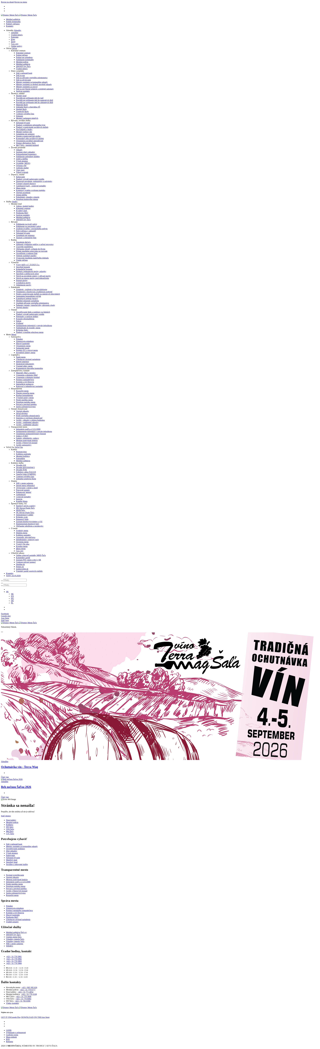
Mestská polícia (22, 62)
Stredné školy (21, 109)
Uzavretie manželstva (24, 247)
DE (12, 601)
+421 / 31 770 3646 (23, 996)
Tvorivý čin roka (22, 544)
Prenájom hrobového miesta (27, 199)
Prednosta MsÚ (22, 213)
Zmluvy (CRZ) (22, 436)
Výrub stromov (22, 161)
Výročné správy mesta (25, 398)
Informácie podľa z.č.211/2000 (28, 429)
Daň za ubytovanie (23, 80)
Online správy (16, 46)
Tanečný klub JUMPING (26, 474)
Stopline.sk (20, 564)
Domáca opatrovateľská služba (28, 136)
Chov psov (20, 170)
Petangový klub (22, 519)
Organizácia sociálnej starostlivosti (29, 141)
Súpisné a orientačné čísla (26, 238)
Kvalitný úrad (21, 211)
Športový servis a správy (25, 506)
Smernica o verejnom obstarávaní (29, 418)
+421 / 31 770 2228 (29, 994)
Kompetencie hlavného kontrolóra (29, 368)
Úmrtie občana (22, 260)
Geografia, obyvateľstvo (25, 537)
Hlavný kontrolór (23, 343)
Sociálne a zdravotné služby (17, 864)
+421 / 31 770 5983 (14, 961)
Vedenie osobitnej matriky (26, 256)
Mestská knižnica (23, 456)
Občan (14, 48)
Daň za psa (20, 75)
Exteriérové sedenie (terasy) (27, 298)
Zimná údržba (21, 195)
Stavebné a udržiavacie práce (27, 274)
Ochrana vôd (21, 165)
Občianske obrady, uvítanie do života (30, 249)
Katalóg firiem (21, 501)
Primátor (19, 339)
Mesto (13, 334)
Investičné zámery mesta (25, 353)
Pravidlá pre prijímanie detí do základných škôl (34, 102)
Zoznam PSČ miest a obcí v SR (28, 560)
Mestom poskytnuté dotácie (27, 440)
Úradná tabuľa (16, 35)
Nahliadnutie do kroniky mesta (28, 328)
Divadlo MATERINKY (25, 467)
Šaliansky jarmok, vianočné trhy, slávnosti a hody (35, 305)
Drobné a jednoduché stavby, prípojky (31, 271)
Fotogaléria (20, 458)
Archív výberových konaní (26, 443)
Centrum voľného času (25, 114)
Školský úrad (21, 96)
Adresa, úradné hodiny (25, 206)
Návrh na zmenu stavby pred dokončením (32, 278)
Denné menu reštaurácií (25, 485)
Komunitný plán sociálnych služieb (30, 138)
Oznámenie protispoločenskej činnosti (31, 434)
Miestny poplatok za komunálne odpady (32, 82)
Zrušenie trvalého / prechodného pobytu (32, 229)
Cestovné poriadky (23, 497)
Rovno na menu (20, 2)
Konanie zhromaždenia (25, 319)
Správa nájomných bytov (26, 407)
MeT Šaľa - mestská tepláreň (27, 145)
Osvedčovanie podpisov (15, 849)
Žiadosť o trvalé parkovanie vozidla (30, 179)
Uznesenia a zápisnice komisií (28, 377)
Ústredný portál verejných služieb (29, 571)
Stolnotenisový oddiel (24, 515)
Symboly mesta (22, 531)
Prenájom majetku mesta (25, 402)
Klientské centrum (23, 53)
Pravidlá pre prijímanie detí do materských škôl (34, 100)
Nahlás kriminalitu (13, 22)
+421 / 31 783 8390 (22, 1001)
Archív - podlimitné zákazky (27, 422)
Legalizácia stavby (23, 283)
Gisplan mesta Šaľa (13, 937)
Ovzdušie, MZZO (23, 163)
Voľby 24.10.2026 (13, 576)
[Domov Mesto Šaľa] (19, 623)
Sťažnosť (19, 323)
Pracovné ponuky (23, 490)
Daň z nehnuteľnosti (24, 73)
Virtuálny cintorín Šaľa (15, 939)
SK (12, 594)
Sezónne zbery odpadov (25, 152)
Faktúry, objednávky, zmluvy (27, 438)
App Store (35, 1017)
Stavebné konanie (23, 267)
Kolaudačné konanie (24, 269)
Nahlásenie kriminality (25, 60)
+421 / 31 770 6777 (27, 990)
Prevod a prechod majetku (26, 404)
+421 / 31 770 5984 (14, 963)
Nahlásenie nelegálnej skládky (28, 156)
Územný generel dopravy (26, 184)
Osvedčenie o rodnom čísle (26, 253)
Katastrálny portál (23, 558)
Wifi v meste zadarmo (24, 483)
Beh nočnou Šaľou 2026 (16, 787)
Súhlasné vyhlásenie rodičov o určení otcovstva (34, 244)
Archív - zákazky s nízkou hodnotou (30, 420)
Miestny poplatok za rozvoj (27, 87)
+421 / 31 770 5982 (14, 959)
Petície (18, 321)
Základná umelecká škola (26, 479)
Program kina (21, 452)
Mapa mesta (21, 188)
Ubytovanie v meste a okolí (27, 488)
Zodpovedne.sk (22, 569)
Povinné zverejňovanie (15, 875)
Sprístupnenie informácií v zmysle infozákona (34, 325)
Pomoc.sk (20, 567)
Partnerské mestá (22, 348)
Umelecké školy (22, 111)
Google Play (11, 1017)
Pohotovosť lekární (23, 492)
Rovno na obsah (7, 2)
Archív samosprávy (23, 445)
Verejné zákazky (22, 411)
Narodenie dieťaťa (23, 242)
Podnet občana (22, 55)
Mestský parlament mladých (27, 118)
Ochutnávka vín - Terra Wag (19, 766)
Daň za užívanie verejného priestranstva (31, 78)
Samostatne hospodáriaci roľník (28, 296)
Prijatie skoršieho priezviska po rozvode (31, 251)
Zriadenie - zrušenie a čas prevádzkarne (31, 289)
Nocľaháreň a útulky (24, 129)
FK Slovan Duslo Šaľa (25, 512)
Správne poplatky (23, 91)
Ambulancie (21, 494)
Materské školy (22, 105)
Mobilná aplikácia (13, 19)
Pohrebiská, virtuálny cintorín (27, 197)
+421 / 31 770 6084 (23, 999)
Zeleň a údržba (22, 159)
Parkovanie (20, 177)
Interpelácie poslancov (25, 384)
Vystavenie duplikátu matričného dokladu (32, 258)
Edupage (19, 116)
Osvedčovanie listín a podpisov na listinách (33, 312)
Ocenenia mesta (22, 542)
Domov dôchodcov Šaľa (26, 143)
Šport (13, 42)
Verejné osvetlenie (23, 193)
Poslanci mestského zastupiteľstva (19, 910)
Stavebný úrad (11, 862)
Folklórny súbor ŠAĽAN (26, 472)
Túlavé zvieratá (22, 172)
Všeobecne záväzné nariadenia (28, 359)
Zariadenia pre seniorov (25, 134)
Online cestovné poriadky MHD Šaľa (31, 555)
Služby (15, 202)
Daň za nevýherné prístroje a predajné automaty (35, 89)
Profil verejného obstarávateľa (28, 416)
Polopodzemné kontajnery (26, 154)
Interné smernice (22, 362)
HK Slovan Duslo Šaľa (25, 508)
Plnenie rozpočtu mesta (25, 393)
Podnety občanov (13, 24)
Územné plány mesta (24, 366)
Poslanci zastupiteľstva (25, 380)
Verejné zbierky (22, 307)
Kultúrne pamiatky (23, 535)
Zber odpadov (11, 851)
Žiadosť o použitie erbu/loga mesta (29, 332)
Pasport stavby (22, 280)
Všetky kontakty (12, 1003)
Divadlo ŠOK (21, 470)
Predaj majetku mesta (24, 400)
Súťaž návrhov (22, 413)
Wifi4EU (9, 946)
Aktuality (17, 30)
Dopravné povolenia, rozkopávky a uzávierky (34, 181)
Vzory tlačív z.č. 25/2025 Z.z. (28, 265)
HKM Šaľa (20, 510)
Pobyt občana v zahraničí (26, 231)
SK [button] (7, 592)
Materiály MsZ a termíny (26, 373)
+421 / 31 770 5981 (14, 956)
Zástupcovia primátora (25, 341)
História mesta (21, 533)
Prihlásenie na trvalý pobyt (26, 224)
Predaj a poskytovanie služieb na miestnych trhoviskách (38, 294)
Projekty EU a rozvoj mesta (27, 350)
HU (12, 598)
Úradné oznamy (12, 922)
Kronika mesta (22, 546)
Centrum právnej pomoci (26, 562)
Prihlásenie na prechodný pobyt (28, 226)
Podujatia (14, 37)
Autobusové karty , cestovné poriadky (31, 186)
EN (12, 596)
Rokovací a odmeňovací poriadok (29, 386)
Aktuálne (14, 33)
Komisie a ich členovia (25, 382)
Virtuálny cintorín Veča (15, 941)
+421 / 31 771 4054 (25, 992)
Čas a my (14, 44)
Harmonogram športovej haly (27, 524)
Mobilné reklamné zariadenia (27, 301)
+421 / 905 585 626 (29, 987)
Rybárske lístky (22, 330)
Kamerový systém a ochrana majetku (30, 190)
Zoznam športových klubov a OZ (29, 521)
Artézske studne (22, 168)
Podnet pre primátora (24, 57)
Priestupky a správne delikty (27, 316)
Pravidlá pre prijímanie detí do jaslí (29, 98)
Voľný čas (19, 447)
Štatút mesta (21, 357)
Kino (13, 39)
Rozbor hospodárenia (24, 395)
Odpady (19, 150)
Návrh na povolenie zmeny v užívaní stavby (33, 276)
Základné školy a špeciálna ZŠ (28, 107)
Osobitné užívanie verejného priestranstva (32, 303)
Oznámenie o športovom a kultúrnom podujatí (34, 292)
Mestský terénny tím (24, 132)
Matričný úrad (11, 860)
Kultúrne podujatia (23, 454)
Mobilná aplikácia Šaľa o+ (16, 932)
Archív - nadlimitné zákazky (27, 425)
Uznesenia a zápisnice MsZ (27, 375)
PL (12, 603)
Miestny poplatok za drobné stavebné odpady (34, 84)
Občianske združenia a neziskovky (29, 526)
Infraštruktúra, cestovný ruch (27, 540)
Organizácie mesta (23, 346)
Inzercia (19, 499)
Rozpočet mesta (22, 391)
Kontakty (9, 26)
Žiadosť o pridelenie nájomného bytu (30, 125)
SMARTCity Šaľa (23, 66)
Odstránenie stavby (23, 285)
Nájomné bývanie (23, 123)
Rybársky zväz (22, 517)
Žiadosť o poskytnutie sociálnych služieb (32, 127)
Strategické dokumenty (25, 364)
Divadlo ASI (21, 465)
